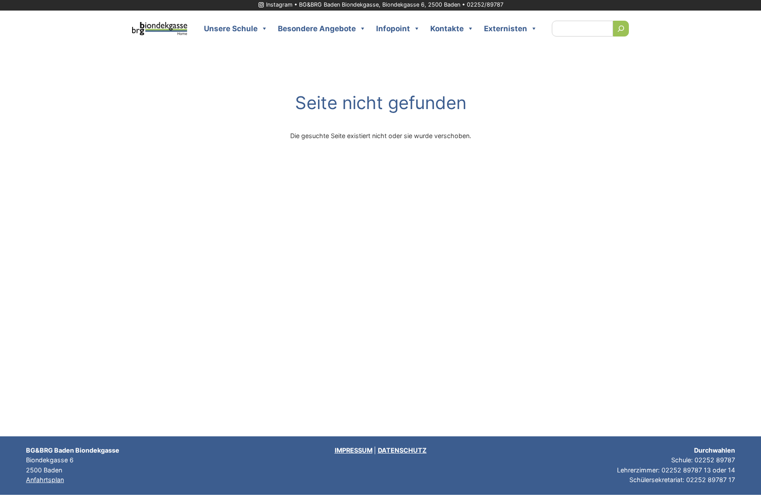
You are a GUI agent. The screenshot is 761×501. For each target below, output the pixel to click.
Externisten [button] (505, 28)
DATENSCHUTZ (402, 450)
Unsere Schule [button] (231, 28)
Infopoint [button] (393, 28)
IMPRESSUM (354, 450)
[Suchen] (621, 29)
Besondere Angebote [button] (317, 28)
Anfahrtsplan (45, 479)
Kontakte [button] (447, 28)
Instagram (279, 4)
